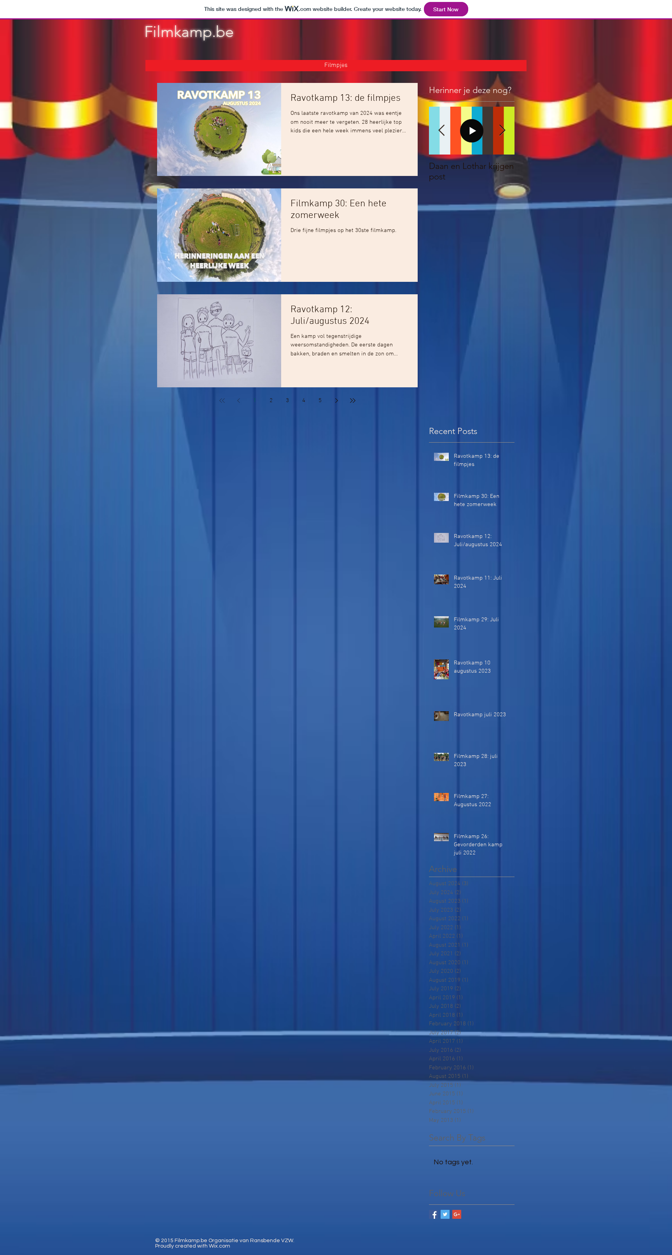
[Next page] (336, 401)
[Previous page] (238, 401)
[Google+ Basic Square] (456, 1214)
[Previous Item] (441, 131)
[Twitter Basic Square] (445, 1214)
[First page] (222, 401)
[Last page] (353, 401)
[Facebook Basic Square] (433, 1214)
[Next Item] (502, 131)
